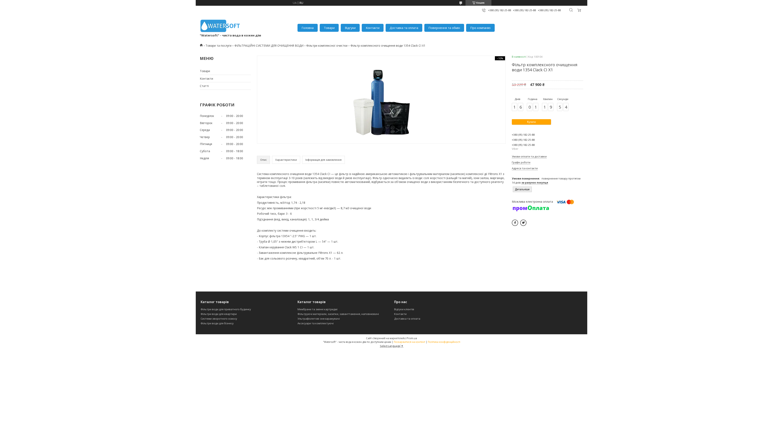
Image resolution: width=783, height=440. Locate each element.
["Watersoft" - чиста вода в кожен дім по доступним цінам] (220, 25)
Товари (329, 28)
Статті (204, 86)
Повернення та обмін (444, 28)
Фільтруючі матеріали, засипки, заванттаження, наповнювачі (338, 314)
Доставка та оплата (404, 28)
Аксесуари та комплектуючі (315, 323)
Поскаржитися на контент (409, 342)
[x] (523, 223)
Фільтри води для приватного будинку (226, 309)
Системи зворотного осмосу (219, 318)
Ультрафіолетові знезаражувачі (318, 318)
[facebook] (515, 223)
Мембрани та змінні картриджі (317, 309)
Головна (308, 28)
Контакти (372, 28)
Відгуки (350, 28)
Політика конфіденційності (444, 342)
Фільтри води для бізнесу (217, 323)
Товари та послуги (218, 45)
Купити (531, 121)
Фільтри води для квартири (219, 314)
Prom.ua (412, 338)
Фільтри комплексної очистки (326, 45)
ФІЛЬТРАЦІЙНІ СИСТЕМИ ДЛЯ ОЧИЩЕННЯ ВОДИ (268, 45)
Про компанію (480, 28)
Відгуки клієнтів (404, 309)
